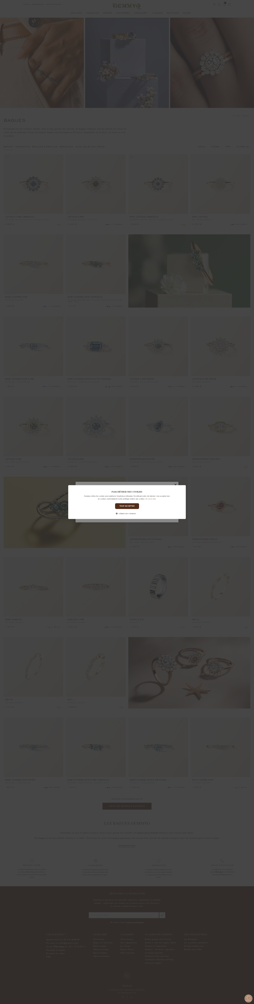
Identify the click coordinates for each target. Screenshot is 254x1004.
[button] (127, 513)
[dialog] (127, 502)
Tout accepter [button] (127, 506)
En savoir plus (151, 499)
